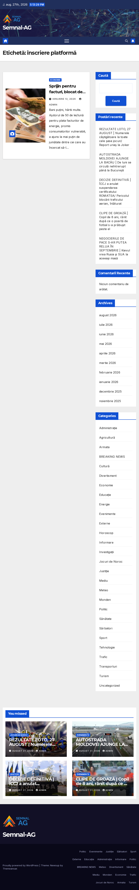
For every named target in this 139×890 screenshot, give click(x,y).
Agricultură (107, 437)
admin (42, 751)
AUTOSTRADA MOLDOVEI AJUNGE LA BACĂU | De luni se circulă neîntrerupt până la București (115, 162)
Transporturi (108, 666)
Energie (104, 504)
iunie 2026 (106, 334)
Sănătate (105, 619)
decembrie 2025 (110, 391)
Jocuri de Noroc (111, 561)
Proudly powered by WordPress (21, 865)
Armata (104, 447)
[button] (126, 41)
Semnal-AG (17, 27)
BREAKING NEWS (112, 456)
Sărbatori (105, 628)
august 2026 (108, 315)
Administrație (108, 428)
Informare (106, 542)
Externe (104, 523)
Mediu (103, 580)
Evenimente (107, 514)
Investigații (106, 552)
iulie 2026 (106, 324)
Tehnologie (107, 647)
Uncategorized (109, 685)
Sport (103, 638)
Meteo (103, 590)
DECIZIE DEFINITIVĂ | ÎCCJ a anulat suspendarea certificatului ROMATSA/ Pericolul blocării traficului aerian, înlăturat (115, 191)
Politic (103, 609)
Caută (103, 76)
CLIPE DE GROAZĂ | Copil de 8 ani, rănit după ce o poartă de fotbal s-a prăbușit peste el (113, 221)
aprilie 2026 (107, 353)
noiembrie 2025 (110, 401)
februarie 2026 (109, 372)
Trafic (103, 657)
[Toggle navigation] (66, 41)
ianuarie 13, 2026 (64, 99)
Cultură (104, 466)
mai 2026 (105, 344)
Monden (105, 599)
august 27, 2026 (23, 751)
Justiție (104, 571)
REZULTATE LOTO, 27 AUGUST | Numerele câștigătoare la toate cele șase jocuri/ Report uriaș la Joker (115, 137)
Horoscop (106, 533)
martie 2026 (107, 363)
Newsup (54, 865)
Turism (104, 676)
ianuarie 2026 (108, 382)
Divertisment (108, 475)
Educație (105, 495)
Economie (55, 80)
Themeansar (10, 868)
